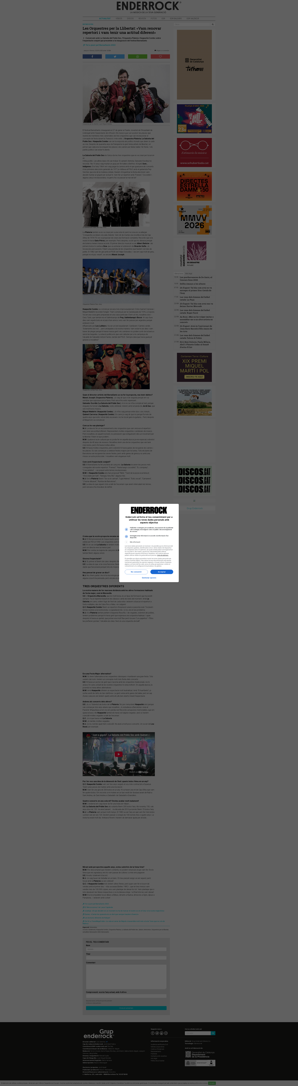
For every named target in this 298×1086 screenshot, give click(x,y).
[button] (149, 542)
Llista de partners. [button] (163, 555)
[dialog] (149, 543)
